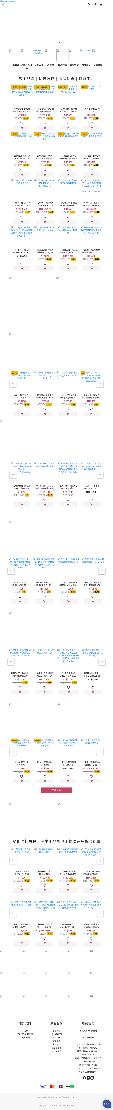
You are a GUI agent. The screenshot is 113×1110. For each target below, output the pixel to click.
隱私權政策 (56, 1047)
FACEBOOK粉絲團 (25, 1034)
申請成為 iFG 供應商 (88, 1030)
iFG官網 (24, 1030)
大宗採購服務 (88, 1037)
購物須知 (56, 1030)
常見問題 (56, 1037)
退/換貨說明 (56, 1034)
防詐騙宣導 (56, 1051)
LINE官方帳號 (25, 1037)
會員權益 (56, 1041)
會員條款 (56, 1044)
